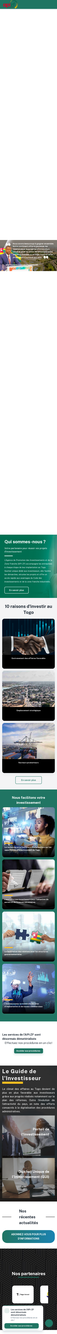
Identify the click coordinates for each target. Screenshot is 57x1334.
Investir (39, 1141)
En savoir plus (16, 590)
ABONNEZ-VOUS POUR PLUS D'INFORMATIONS (28, 1236)
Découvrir (37, 1183)
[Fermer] (41, 1307)
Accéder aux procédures (21, 1326)
